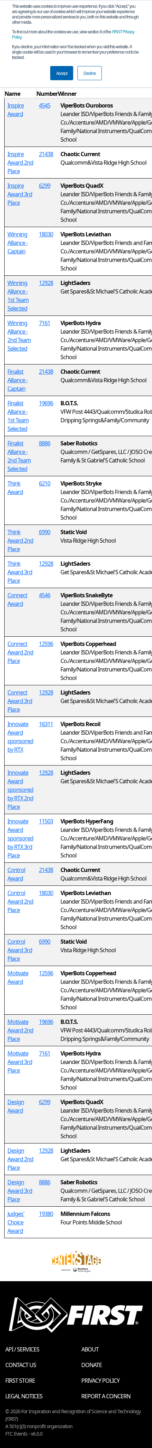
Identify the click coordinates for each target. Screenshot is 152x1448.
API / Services (22, 1349)
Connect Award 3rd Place (19, 701)
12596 (46, 644)
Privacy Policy (100, 1380)
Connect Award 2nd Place (20, 652)
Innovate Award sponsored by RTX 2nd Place (20, 790)
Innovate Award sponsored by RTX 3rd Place (20, 838)
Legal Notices (23, 1396)
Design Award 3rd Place (19, 1190)
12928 (46, 283)
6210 (44, 483)
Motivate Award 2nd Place (20, 1030)
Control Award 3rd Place (19, 950)
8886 (44, 443)
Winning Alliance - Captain (17, 242)
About (90, 1349)
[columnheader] (20, 89)
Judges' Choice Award (15, 1222)
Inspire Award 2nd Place (20, 162)
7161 (44, 323)
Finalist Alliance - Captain (17, 380)
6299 (44, 186)
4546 (44, 595)
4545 (44, 105)
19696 (46, 403)
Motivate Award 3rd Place (19, 1061)
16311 (46, 724)
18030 (46, 234)
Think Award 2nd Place (20, 540)
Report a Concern (105, 1396)
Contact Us (20, 1365)
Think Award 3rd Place (19, 572)
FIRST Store (20, 1380)
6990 (44, 532)
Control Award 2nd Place (20, 901)
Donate (91, 1365)
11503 (46, 821)
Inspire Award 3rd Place (19, 194)
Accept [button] (61, 73)
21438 (46, 154)
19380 (46, 1214)
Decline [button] (89, 73)
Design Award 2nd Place (20, 1159)
